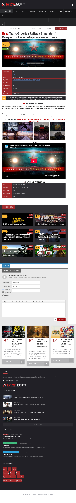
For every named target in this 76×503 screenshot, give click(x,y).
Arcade (11, 481)
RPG (9, 469)
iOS (2, 24)
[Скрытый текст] (33, 302)
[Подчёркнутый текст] (9, 302)
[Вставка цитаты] (36, 302)
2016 (63, 246)
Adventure (20, 477)
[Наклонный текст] (6, 302)
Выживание (16, 80)
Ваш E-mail (7, 286)
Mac (7, 20)
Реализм (29, 80)
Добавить (61, 319)
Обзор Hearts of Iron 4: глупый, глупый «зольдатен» (29, 412)
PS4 (46, 20)
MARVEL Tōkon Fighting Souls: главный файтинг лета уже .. (66, 343)
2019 (30, 230)
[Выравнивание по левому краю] (16, 302)
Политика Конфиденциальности (42, 494)
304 (31, 363)
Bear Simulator (41, 255)
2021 (30, 246)
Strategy (6, 473)
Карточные (18, 481)
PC (2, 20)
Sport (17, 473)
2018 (63, 230)
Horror (5, 481)
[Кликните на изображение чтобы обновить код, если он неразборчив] (6, 289)
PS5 (41, 20)
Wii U (62, 20)
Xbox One (28, 20)
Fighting (5, 477)
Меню (5, 11)
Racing (12, 473)
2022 (14, 74)
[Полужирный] (4, 302)
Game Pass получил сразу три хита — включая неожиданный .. (42, 344)
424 (7, 362)
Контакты (26, 494)
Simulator (13, 477)
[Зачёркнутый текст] (12, 302)
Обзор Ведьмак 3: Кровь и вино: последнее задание (29, 405)
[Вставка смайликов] (26, 302)
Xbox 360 (36, 20)
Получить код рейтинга (35, 65)
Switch (56, 20)
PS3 (51, 20)
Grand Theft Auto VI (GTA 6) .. (12, 436)
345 (56, 360)
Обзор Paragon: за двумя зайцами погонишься (27, 419)
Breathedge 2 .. (7, 445)
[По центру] (19, 302)
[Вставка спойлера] (42, 302)
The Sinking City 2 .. (9, 454)
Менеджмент (36, 80)
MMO (4, 469)
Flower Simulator (9, 255)
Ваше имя (6, 282)
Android (68, 20)
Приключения (23, 80)
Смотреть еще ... (38, 425)
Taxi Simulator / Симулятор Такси (15, 224)
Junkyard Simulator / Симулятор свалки (50, 224)
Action (14, 469)
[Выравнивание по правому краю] (22, 302)
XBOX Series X (20, 20)
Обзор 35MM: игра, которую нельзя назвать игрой (28, 397)
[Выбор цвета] (29, 302)
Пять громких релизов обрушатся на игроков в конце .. (17, 343)
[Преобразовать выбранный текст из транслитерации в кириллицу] (39, 302)
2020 (63, 215)
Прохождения (68, 11)
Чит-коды (3, 15)
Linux (12, 20)
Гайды (60, 11)
